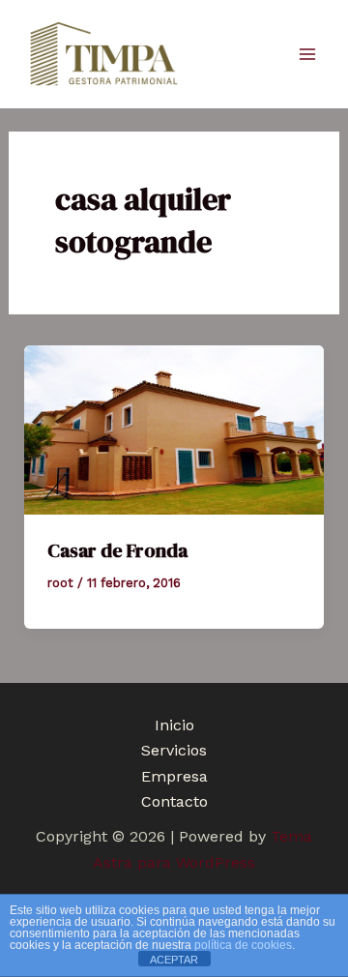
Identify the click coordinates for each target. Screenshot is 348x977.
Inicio (174, 725)
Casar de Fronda (117, 550)
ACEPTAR (174, 959)
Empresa (174, 776)
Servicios (174, 750)
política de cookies (243, 945)
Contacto (174, 801)
